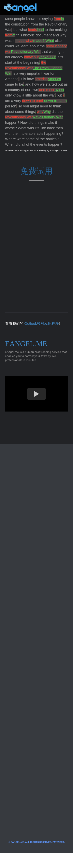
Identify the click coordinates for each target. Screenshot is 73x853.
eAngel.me (26, 344)
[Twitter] (46, 7)
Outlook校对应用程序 (41, 323)
